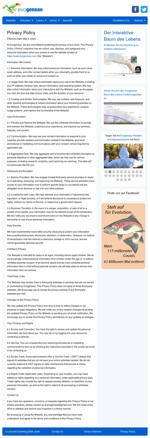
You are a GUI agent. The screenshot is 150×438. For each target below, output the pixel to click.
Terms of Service (92, 431)
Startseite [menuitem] (11, 20)
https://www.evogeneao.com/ (22, 56)
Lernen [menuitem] (40, 20)
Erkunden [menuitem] (25, 20)
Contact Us (57, 431)
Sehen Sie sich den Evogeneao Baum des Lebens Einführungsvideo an (123, 94)
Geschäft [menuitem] (67, 20)
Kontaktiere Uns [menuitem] (121, 20)
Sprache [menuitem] (138, 20)
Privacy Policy (127, 431)
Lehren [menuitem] (53, 20)
